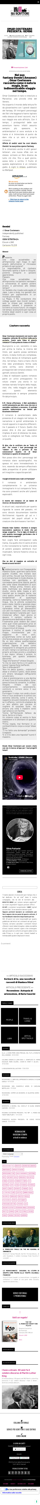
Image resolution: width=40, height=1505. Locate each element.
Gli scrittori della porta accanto (19, 339)
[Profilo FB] (8, 867)
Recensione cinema (21, 1207)
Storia (24, 1211)
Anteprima (31, 35)
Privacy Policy (14, 1458)
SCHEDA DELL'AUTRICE (26, 871)
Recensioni (31, 1207)
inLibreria (24, 1215)
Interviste (17, 1188)
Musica (27, 1196)
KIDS (31, 1188)
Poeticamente (22, 1200)
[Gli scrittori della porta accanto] (20, 11)
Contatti (12, 1484)
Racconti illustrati (8, 1207)
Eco (29, 1181)
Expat (12, 1185)
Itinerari (25, 1188)
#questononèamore (22, 1173)
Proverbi (20, 1204)
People (14, 1200)
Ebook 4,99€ (23, 1335)
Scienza (11, 1211)
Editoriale (5, 1185)
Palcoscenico (6, 1200)
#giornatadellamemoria (29, 1166)
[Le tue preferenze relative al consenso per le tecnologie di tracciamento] (36, 1501)
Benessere (22, 1177)
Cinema (5, 1181)
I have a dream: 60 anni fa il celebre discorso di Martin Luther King (19, 1372)
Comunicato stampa (21, 1181)
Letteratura (6, 1192)
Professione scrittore (9, 1204)
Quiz (26, 1204)
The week (30, 1211)
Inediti (10, 1188)
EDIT (30, 37)
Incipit (5, 1188)
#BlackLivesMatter (8, 1166)
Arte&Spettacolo (12, 1177)
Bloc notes (30, 1177)
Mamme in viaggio (28, 1192)
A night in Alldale (17, 167)
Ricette (5, 1211)
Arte (4, 1177)
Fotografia (23, 1185)
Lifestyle (19, 1192)
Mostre (21, 1196)
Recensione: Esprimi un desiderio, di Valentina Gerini (20, 1093)
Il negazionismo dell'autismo (11, 1068)
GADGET (29, 907)
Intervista (9, 37)
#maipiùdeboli (6, 1169)
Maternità (6, 1196)
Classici (11, 1181)
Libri (13, 1192)
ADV (28, 35)
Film (17, 1185)
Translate (16, 1156)
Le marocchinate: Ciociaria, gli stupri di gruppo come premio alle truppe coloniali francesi (21, 1273)
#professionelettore (8, 1173)
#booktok (18, 1166)
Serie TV (18, 1211)
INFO (20, 1340)
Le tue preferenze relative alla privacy (22, 1489)
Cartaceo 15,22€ (9, 245)
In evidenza (31, 1185)
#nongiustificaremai (18, 1169)
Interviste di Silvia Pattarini (20, 37)
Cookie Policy (25, 1458)
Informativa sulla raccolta (11, 1493)
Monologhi (14, 1196)
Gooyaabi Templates (17, 1479)
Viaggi (4, 1215)
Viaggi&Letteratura (14, 1215)
